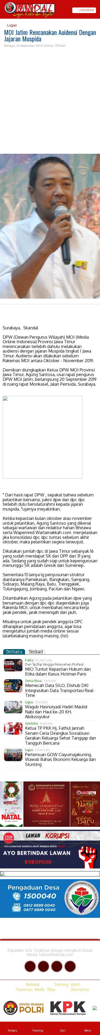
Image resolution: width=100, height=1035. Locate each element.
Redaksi (31, 984)
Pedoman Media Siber (35, 989)
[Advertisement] (50, 101)
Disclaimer (79, 989)
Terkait (36, 651)
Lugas (11, 25)
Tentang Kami (66, 984)
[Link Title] (2, 10)
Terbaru (14, 651)
